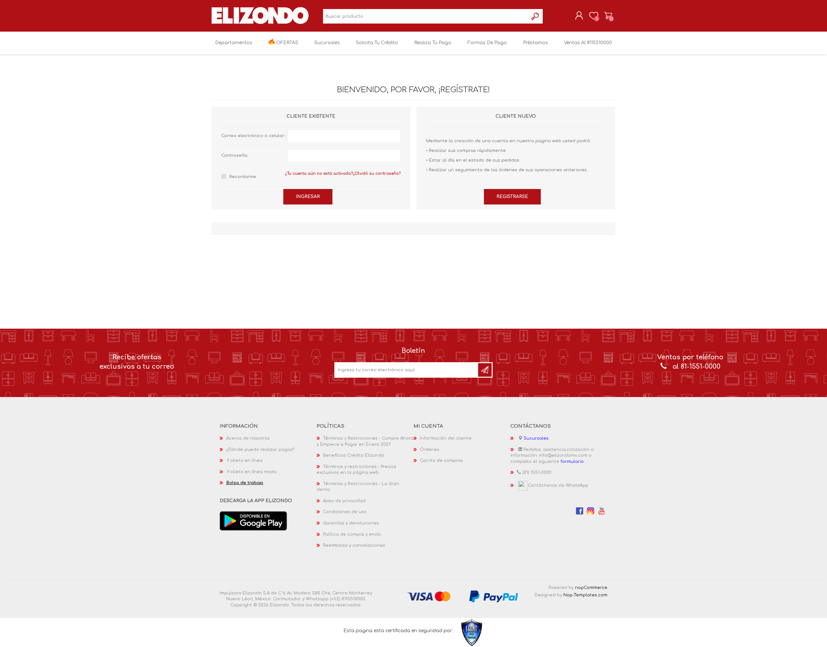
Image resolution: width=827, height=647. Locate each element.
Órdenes (429, 449)
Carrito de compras (608, 16)
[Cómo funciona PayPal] (493, 596)
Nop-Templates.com (585, 595)
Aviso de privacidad (344, 501)
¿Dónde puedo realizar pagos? (260, 449)
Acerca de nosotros (248, 438)
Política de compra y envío (352, 534)
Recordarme (242, 176)
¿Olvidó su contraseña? (377, 173)
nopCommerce (591, 587)
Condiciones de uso (345, 512)
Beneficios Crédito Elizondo (353, 455)
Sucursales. (537, 438)
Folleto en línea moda (252, 472)
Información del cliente (446, 438)
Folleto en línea (245, 460)
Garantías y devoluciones (351, 523)
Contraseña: (234, 155)
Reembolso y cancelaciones (354, 545)
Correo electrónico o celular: (253, 136)
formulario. (572, 461)
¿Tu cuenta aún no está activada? (319, 173)
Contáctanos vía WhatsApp (558, 485)
